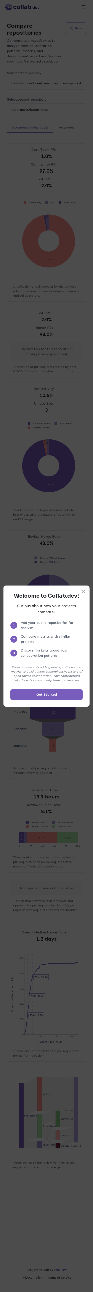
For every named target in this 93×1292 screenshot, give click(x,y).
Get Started (46, 694)
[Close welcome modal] (83, 591)
